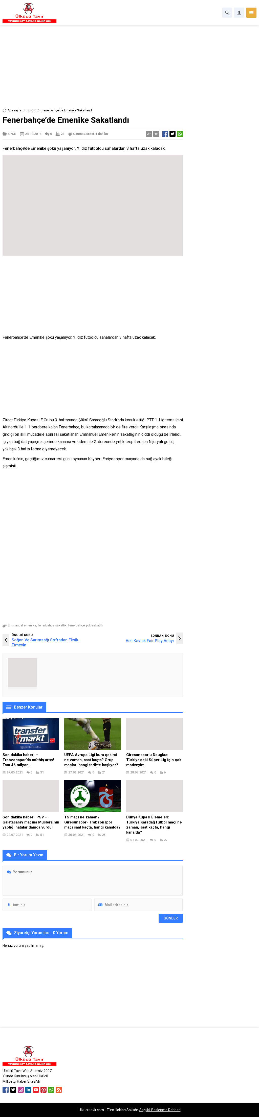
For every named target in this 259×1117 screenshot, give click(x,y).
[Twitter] (13, 1090)
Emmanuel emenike (22, 625)
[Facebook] (6, 1090)
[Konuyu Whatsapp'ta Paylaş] (180, 134)
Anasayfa (14, 110)
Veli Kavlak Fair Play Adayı (150, 640)
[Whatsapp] (51, 1090)
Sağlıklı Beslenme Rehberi (160, 1110)
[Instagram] (21, 1090)
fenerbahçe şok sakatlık (85, 625)
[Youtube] (36, 1090)
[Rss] (59, 1090)
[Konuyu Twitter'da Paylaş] (172, 134)
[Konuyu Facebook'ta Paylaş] (165, 134)
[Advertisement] (129, 70)
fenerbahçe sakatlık (52, 625)
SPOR (32, 110)
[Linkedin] (28, 1090)
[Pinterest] (43, 1090)
